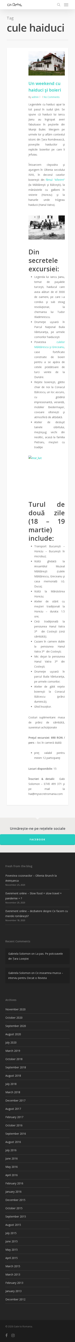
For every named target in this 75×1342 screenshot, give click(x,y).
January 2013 (13, 1291)
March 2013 (12, 1274)
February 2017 (14, 1117)
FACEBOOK (37, 839)
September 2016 (15, 1133)
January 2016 (13, 1191)
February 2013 (14, 1283)
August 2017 (13, 1109)
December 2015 (15, 1200)
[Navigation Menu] (66, 5)
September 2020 (15, 1026)
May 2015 (11, 1249)
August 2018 (13, 1075)
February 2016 (14, 1183)
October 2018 (13, 1059)
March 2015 (12, 1266)
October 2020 (13, 1017)
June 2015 (11, 1241)
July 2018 (11, 1084)
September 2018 (15, 1067)
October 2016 (13, 1125)
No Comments (51, 97)
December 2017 (15, 1100)
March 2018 (12, 1092)
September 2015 (15, 1216)
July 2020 (11, 1042)
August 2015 (13, 1225)
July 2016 (11, 1150)
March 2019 (12, 1051)
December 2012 (15, 1299)
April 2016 (11, 1175)
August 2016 (13, 1142)
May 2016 (11, 1167)
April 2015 (11, 1258)
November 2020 (15, 1009)
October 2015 (13, 1208)
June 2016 (11, 1158)
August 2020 (13, 1034)
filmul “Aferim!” (55, 180)
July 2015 (11, 1233)
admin (35, 97)
